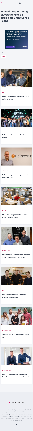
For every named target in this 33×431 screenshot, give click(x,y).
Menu (28, 3)
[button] (20, 3)
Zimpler (3, 56)
